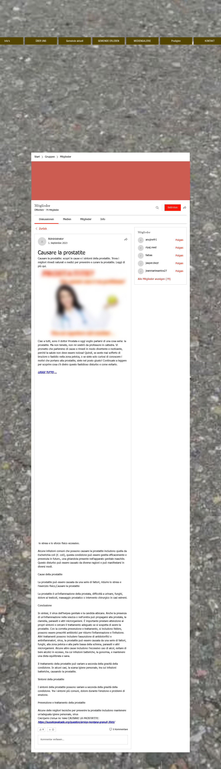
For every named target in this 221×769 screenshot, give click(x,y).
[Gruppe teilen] (185, 207)
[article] (82, 491)
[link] (46, 219)
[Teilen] (126, 239)
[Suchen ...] (157, 207)
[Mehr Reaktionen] (51, 730)
